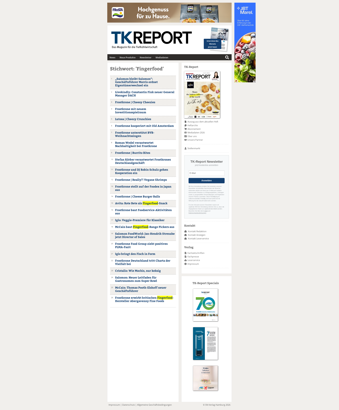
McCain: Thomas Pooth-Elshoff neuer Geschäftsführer (140, 289)
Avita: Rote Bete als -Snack (141, 203)
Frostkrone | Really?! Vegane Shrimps (141, 180)
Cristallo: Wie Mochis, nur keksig (138, 271)
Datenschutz (128, 404)
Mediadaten (162, 57)
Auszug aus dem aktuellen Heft (203, 121)
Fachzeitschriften (196, 253)
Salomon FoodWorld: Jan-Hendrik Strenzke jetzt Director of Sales (145, 235)
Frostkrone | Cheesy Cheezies (135, 102)
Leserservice (194, 260)
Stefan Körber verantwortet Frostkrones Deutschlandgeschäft (143, 161)
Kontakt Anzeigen (196, 234)
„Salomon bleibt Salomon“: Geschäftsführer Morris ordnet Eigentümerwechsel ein (136, 82)
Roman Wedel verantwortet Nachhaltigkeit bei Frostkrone (136, 144)
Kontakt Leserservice (198, 238)
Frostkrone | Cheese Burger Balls (137, 196)
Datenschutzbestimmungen (197, 213)
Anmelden (206, 180)
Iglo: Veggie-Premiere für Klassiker (139, 220)
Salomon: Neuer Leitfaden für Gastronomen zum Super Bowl (136, 279)
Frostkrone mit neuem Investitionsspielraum (130, 110)
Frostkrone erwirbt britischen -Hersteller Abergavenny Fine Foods (144, 299)
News (112, 57)
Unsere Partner (195, 139)
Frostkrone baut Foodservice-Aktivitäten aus (143, 211)
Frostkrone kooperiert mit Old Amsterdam (144, 126)
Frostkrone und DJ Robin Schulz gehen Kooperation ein (141, 171)
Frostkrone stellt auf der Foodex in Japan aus (143, 188)
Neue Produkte (127, 57)
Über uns (192, 136)
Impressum (193, 263)
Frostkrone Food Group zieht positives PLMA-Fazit (141, 245)
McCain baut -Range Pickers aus (144, 227)
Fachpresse (193, 256)
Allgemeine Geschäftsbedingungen (154, 404)
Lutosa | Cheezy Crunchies (133, 119)
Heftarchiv (193, 125)
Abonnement (194, 129)
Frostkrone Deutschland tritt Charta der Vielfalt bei (142, 262)
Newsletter (145, 57)
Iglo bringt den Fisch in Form (135, 254)
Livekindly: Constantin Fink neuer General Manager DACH (144, 93)
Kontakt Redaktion (197, 231)
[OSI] (245, 81)
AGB (206, 211)
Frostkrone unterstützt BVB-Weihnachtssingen (134, 134)
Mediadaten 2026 (196, 132)
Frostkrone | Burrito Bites (132, 153)
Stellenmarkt (194, 148)
